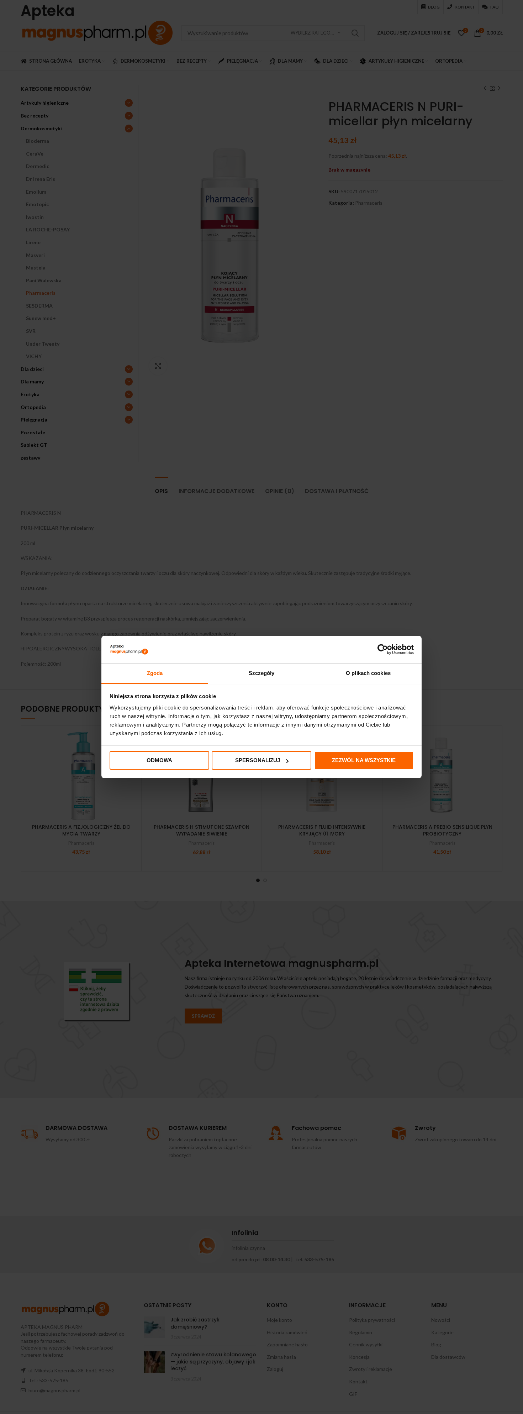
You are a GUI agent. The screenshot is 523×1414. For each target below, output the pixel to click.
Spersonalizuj (257, 760)
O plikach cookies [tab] (368, 673)
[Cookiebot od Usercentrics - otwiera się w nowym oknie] (383, 649)
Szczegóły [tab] (262, 673)
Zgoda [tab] (155, 673)
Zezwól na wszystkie (364, 760)
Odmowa (159, 760)
